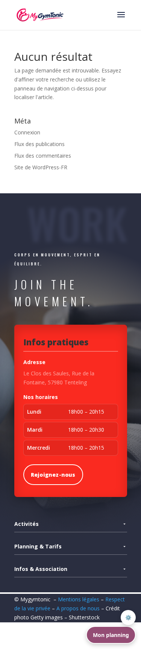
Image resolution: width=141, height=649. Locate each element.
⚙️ (128, 617)
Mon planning (111, 634)
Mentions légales (78, 599)
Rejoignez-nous (53, 474)
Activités (26, 523)
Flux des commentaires (42, 155)
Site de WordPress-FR (40, 167)
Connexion (27, 132)
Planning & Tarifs (38, 546)
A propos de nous (78, 608)
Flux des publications (39, 144)
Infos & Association (40, 568)
